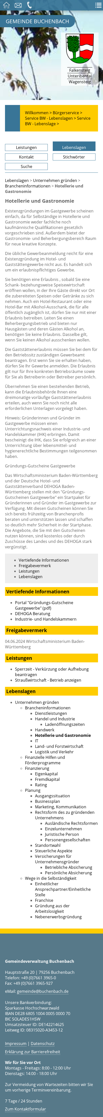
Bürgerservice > (67, 112)
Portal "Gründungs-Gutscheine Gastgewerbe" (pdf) (44, 605)
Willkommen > (38, 112)
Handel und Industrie (55, 719)
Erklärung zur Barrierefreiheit (32, 1052)
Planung (32, 790)
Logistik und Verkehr (54, 752)
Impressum (15, 1043)
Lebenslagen (74, 147)
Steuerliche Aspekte (53, 851)
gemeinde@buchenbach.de (42, 991)
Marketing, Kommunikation (60, 807)
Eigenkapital (46, 774)
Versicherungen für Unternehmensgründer (57, 859)
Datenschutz (42, 1043)
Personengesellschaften (67, 840)
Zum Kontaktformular (25, 1109)
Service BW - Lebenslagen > (50, 118)
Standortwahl (47, 845)
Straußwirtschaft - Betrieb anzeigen (48, 680)
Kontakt (26, 157)
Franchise (44, 900)
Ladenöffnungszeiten (65, 724)
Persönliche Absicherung (68, 873)
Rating (41, 785)
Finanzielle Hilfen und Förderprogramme (45, 760)
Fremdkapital (47, 779)
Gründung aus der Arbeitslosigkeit (52, 908)
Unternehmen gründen (55, 180)
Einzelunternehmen (63, 829)
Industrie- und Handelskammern (45, 619)
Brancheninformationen (27, 186)
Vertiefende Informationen (44, 560)
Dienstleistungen (51, 713)
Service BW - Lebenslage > (57, 120)
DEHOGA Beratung (32, 613)
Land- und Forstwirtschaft (59, 746)
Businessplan (47, 801)
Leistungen (26, 147)
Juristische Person (62, 834)
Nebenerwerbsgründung (58, 917)
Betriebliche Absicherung (68, 867)
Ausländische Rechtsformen (71, 823)
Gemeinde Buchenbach (37, 21)
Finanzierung (37, 768)
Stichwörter (74, 157)
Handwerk (44, 730)
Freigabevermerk (35, 565)
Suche (26, 166)
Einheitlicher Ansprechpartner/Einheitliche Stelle (63, 889)
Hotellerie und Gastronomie (63, 735)
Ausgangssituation (52, 796)
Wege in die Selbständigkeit (50, 878)
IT (36, 741)
